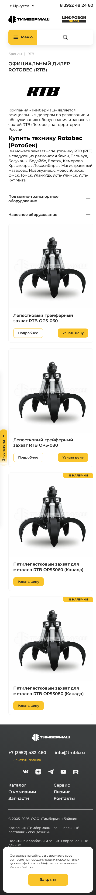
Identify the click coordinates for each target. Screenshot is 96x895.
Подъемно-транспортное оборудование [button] (33, 198)
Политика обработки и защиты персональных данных (48, 843)
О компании (22, 791)
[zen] (38, 772)
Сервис (62, 785)
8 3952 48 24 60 (76, 5)
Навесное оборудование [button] (32, 214)
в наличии (78, 475)
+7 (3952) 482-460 (27, 752)
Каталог (17, 785)
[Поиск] (65, 37)
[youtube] (63, 772)
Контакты (64, 798)
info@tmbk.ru (70, 752)
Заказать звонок (27, 760)
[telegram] (51, 772)
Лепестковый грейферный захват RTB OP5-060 (43, 318)
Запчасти (18, 798)
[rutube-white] (76, 772)
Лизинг (62, 791)
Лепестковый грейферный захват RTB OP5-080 (43, 442)
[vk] (25, 772)
